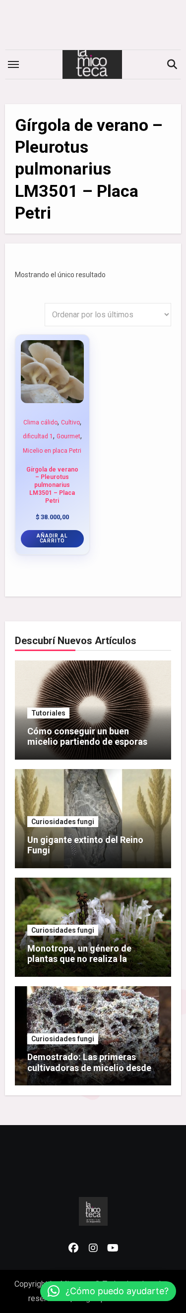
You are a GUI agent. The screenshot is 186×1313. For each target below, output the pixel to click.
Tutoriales (48, 713)
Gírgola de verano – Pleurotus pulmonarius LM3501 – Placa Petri (52, 485)
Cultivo (70, 422)
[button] (108, 1291)
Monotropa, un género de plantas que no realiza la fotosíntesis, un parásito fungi (89, 959)
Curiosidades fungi (62, 822)
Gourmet (68, 436)
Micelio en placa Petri (52, 450)
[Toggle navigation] (13, 64)
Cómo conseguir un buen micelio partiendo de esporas (87, 736)
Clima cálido (40, 422)
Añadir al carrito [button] (52, 538)
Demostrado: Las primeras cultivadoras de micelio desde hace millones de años (89, 1067)
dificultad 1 (38, 436)
